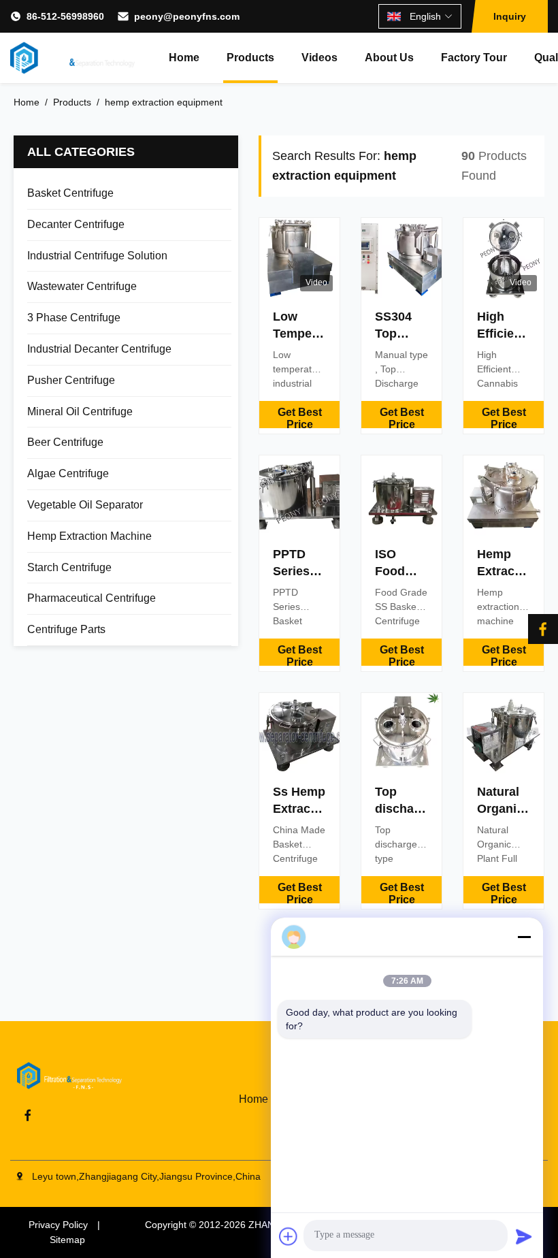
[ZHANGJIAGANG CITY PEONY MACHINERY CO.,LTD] (72, 58)
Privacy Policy (58, 1224)
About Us (389, 57)
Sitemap (67, 1239)
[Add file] (288, 1236)
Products (250, 57)
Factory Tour (474, 57)
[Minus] (524, 937)
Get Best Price (300, 417)
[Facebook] (543, 629)
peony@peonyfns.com (187, 16)
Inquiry (509, 16)
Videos (319, 57)
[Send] (524, 1236)
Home (184, 57)
